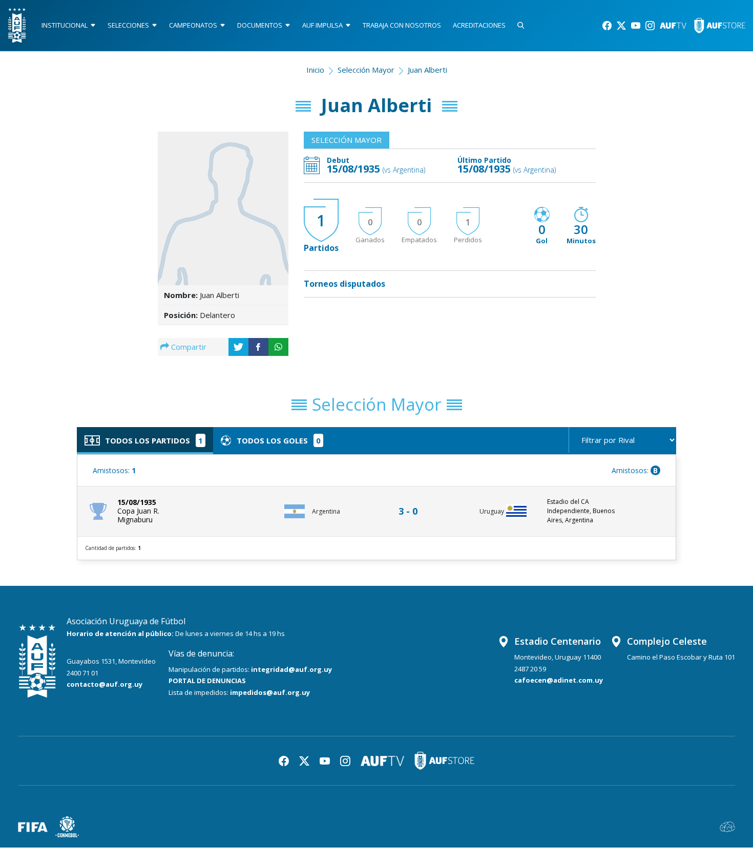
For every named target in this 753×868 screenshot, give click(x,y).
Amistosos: (114, 470)
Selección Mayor (366, 70)
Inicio (315, 70)
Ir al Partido (411, 502)
